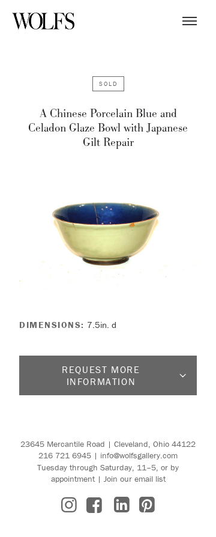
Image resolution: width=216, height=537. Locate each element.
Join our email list (135, 478)
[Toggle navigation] (189, 21)
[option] (108, 229)
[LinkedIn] (121, 505)
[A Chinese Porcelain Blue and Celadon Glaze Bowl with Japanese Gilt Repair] (108, 229)
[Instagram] (69, 505)
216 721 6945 (64, 455)
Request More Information (101, 375)
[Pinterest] (147, 505)
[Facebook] (94, 505)
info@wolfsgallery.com (139, 455)
